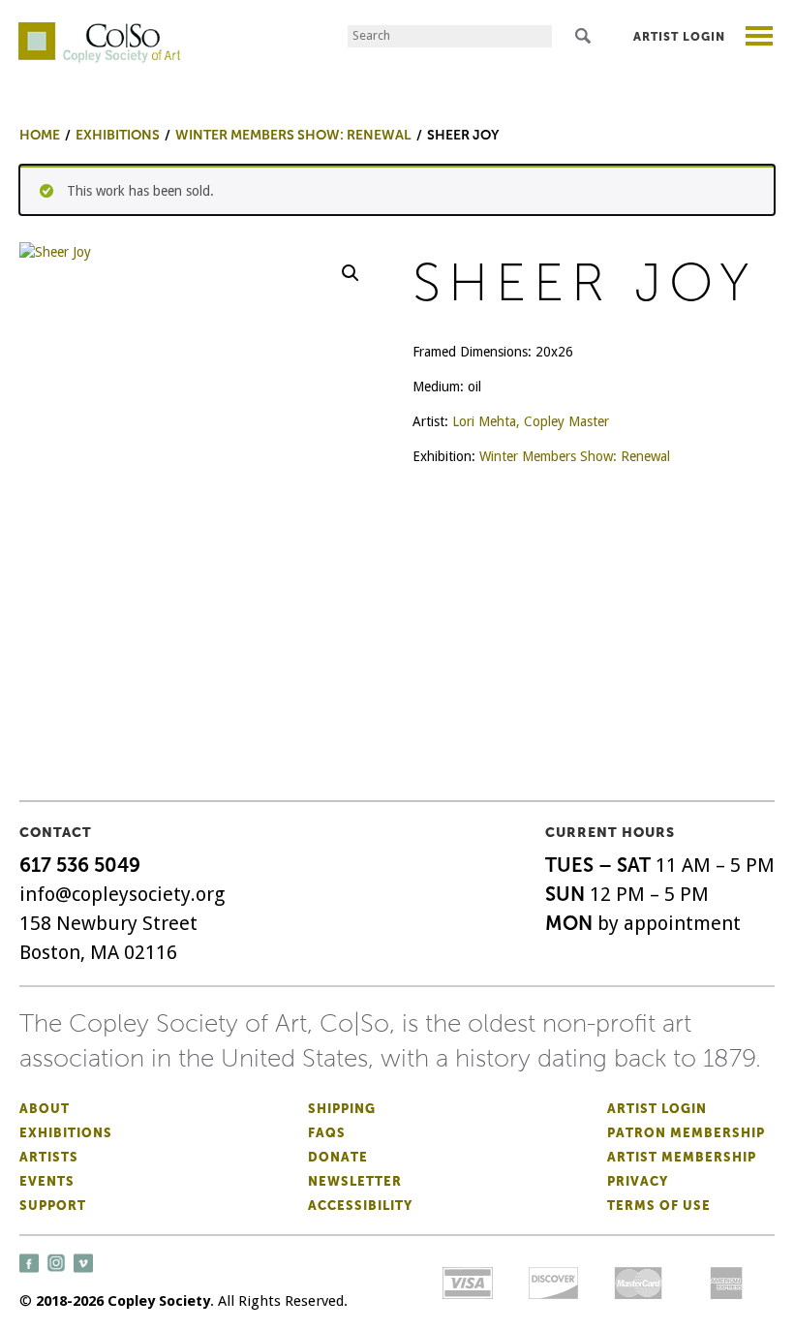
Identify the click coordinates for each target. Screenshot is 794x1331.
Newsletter (355, 1181)
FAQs (327, 1133)
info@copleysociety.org (122, 894)
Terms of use (659, 1205)
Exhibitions (65, 1133)
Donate (338, 1157)
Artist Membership (681, 1157)
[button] (350, 273)
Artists (48, 1157)
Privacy (637, 1181)
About (44, 1108)
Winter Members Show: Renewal (574, 456)
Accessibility (360, 1205)
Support (52, 1205)
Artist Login (679, 37)
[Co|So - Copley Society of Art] (99, 29)
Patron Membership (686, 1133)
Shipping (342, 1108)
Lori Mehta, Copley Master (530, 421)
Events (47, 1181)
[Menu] (760, 38)
